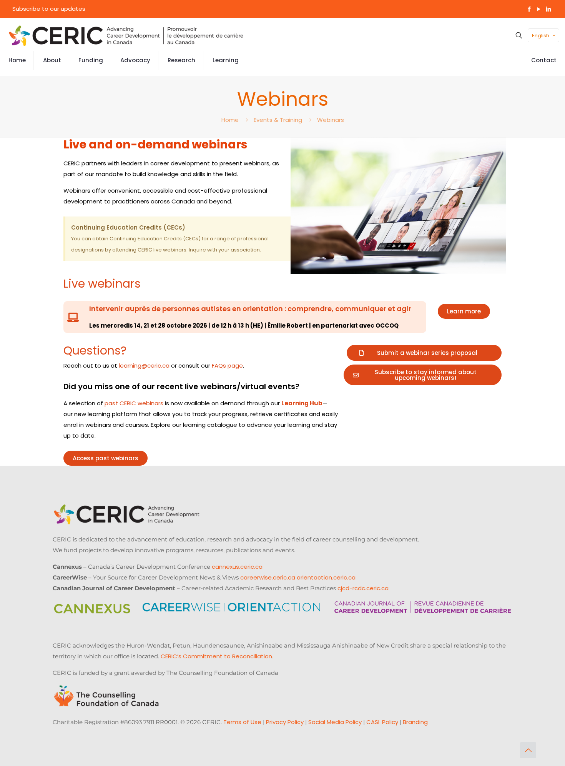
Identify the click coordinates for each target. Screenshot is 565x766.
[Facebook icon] (529, 9)
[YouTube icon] (539, 9)
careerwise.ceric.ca (267, 577)
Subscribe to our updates (48, 9)
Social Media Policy (335, 722)
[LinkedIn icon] (548, 9)
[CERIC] (126, 35)
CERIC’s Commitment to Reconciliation (216, 656)
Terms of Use (242, 722)
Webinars (330, 120)
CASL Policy (382, 722)
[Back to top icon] (528, 750)
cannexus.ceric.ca (237, 567)
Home (230, 120)
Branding (415, 722)
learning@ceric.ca (144, 365)
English (540, 35)
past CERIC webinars (134, 403)
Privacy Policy (285, 722)
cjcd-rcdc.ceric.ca (363, 588)
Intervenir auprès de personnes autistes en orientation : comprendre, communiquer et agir (250, 308)
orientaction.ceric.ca (326, 577)
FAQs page (226, 365)
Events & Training (278, 120)
